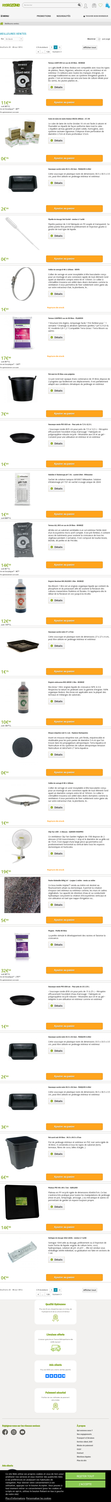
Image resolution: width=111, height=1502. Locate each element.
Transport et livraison (85, 1438)
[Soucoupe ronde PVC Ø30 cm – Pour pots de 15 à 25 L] (22, 1001)
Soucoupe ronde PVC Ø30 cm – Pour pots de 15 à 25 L (68, 986)
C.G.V (79, 1449)
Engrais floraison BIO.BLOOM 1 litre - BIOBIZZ (66, 581)
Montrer (91, 39)
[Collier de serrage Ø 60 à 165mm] (22, 798)
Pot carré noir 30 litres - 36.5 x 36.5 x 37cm (64, 1137)
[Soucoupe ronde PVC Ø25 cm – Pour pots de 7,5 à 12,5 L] (22, 439)
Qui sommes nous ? (85, 1430)
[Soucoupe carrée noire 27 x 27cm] (22, 646)
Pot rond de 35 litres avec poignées (61, 374)
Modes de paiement (85, 1445)
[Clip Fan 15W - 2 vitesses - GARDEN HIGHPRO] (22, 846)
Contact (80, 1453)
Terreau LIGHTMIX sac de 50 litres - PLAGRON (65, 318)
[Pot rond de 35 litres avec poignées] (22, 389)
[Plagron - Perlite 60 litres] (22, 945)
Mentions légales (84, 1456)
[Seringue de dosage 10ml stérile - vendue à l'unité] (22, 1252)
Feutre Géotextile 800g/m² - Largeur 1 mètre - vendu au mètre (71, 880)
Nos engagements (84, 1434)
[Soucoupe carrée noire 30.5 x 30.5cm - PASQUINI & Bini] (22, 184)
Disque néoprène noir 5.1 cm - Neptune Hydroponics (68, 733)
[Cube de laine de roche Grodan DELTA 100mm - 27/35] (22, 133)
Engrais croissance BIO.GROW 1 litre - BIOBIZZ (66, 682)
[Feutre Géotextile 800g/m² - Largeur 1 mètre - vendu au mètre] (22, 895)
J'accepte (85, 1484)
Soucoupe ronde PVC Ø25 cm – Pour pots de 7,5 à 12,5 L (69, 424)
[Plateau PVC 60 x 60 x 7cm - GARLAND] (22, 1202)
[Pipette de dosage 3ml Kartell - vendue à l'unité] (22, 234)
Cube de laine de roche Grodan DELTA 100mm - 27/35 (69, 118)
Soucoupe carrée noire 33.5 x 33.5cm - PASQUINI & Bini (69, 1037)
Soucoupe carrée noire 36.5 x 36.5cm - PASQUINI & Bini (69, 1087)
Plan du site (81, 1460)
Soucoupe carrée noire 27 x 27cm (61, 632)
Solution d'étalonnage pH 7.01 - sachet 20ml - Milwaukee (70, 474)
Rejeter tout (85, 1476)
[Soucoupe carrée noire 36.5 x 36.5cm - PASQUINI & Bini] (22, 1102)
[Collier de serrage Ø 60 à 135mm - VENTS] (22, 284)
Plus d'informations (15, 1498)
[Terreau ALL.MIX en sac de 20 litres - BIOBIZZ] (22, 540)
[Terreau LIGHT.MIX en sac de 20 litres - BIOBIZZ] (22, 77)
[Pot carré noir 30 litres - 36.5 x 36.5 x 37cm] (22, 1152)
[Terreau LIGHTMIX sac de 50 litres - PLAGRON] (22, 333)
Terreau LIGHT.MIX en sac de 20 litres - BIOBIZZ (66, 63)
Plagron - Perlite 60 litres (57, 930)
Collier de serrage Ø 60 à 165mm (60, 783)
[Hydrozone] (11, 5)
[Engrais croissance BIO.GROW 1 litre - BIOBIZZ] (22, 697)
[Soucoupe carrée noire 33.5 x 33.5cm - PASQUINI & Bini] (22, 1051)
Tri (2, 39)
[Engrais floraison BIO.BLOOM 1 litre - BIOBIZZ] (22, 596)
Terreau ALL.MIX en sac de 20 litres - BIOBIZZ (65, 525)
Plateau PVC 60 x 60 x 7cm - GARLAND (63, 1187)
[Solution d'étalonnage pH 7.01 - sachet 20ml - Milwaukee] (22, 489)
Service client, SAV (84, 1441)
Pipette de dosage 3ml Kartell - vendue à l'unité (66, 219)
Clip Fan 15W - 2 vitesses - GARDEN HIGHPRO (65, 831)
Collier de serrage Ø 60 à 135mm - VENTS (63, 269)
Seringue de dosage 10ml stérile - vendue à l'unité (67, 1238)
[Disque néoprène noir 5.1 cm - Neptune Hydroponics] (22, 747)
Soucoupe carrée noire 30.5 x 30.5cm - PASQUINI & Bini (69, 169)
